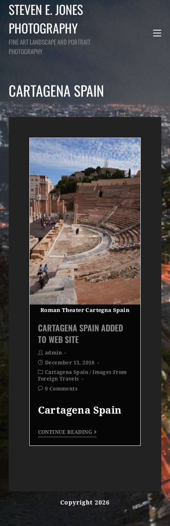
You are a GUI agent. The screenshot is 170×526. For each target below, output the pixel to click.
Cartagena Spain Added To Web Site (80, 333)
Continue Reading (65, 432)
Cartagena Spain (66, 372)
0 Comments (61, 389)
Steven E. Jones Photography (49, 28)
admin (53, 353)
